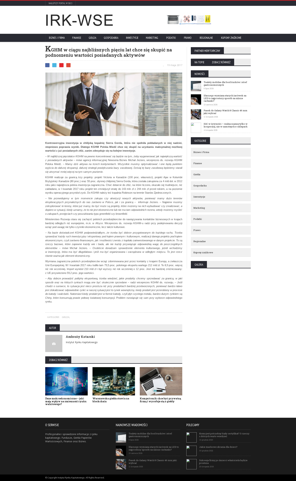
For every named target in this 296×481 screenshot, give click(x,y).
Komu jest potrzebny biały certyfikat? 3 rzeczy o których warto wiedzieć (224, 435)
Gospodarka (111, 38)
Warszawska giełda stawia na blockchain (110, 400)
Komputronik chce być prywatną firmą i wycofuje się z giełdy (160, 400)
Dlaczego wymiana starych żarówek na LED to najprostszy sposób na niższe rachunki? (154, 448)
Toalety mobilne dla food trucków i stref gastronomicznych (150, 435)
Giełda (92, 38)
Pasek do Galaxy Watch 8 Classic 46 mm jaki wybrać (225, 112)
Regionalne (206, 38)
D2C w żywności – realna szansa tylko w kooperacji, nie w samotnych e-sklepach (226, 125)
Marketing (152, 38)
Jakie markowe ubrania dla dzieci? (218, 446)
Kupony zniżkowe (231, 38)
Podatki (171, 38)
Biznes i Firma (57, 38)
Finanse (76, 38)
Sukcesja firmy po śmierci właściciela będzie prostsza (223, 462)
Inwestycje (132, 38)
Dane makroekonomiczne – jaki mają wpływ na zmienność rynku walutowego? (66, 401)
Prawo (188, 38)
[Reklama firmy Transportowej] (188, 20)
